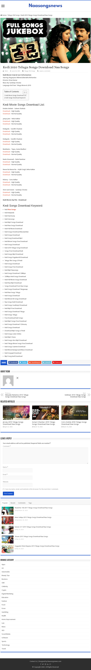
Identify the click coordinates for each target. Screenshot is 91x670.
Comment (7, 446)
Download (6, 111)
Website (5, 482)
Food (3, 605)
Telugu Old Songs (14, 15)
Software (5, 638)
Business (5, 579)
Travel (4, 649)
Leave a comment (44, 71)
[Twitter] (43, 664)
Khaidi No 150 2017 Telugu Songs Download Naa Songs (33, 508)
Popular (5, 503)
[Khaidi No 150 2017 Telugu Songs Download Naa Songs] (8, 511)
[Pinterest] (45, 664)
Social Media (6, 634)
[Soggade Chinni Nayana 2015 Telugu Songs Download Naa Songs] (8, 549)
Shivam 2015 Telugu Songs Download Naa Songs (31, 536)
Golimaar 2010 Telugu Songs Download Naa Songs (75, 395)
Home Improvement (8, 619)
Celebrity (5, 586)
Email (5, 474)
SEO (3, 630)
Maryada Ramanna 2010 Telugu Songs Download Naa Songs (16, 395)
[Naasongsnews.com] (45, 5)
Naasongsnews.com (54, 661)
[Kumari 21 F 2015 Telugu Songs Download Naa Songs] (8, 530)
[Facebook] (40, 664)
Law (3, 623)
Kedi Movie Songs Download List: (15, 95)
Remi (6, 71)
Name (5, 467)
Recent (13, 503)
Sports (4, 641)
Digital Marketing (7, 594)
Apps (3, 564)
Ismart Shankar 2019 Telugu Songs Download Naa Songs (43, 423)
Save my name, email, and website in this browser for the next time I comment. (31, 489)
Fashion (4, 601)
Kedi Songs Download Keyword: (15, 98)
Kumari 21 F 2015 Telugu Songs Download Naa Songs (33, 527)
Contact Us (33, 661)
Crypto (4, 590)
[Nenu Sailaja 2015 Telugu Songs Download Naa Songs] (8, 520)
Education (5, 597)
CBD (3, 583)
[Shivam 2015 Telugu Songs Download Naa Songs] (8, 539)
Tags (30, 503)
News (3, 627)
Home (4, 15)
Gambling (5, 612)
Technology (6, 645)
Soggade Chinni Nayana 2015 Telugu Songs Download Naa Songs (37, 546)
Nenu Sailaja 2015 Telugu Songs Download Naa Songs (33, 517)
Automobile (6, 572)
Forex (4, 608)
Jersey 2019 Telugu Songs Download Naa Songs (13, 423)
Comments (21, 503)
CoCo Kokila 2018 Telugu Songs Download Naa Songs (74, 423)
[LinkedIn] (48, 664)
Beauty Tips (6, 575)
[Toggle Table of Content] (23, 92)
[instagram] (50, 664)
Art (3, 568)
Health (4, 616)
